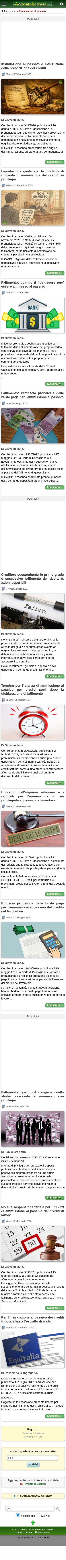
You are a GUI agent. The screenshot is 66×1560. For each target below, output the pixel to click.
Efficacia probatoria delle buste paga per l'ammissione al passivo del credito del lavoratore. (32, 907)
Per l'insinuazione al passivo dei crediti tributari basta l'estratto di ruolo (32, 1319)
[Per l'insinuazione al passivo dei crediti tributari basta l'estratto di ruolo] (32, 1368)
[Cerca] (58, 1509)
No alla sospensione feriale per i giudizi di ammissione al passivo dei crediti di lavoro (32, 1211)
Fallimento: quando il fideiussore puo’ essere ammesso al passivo (32, 284)
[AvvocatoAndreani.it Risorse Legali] (33, 6)
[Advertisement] (33, 40)
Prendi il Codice (35, 1483)
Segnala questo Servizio (36, 1495)
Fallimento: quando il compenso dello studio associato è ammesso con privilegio (32, 1096)
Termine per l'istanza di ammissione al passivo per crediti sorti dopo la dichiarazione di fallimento (32, 689)
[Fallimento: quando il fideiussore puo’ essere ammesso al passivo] (32, 333)
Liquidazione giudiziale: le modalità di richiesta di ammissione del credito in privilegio (32, 175)
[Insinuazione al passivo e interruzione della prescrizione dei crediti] (32, 115)
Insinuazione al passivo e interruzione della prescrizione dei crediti (32, 66)
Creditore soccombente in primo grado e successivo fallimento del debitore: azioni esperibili (32, 578)
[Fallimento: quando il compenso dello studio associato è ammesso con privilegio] (32, 1147)
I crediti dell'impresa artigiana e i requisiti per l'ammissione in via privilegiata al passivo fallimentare (32, 796)
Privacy (28, 1532)
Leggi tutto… (54, 162)
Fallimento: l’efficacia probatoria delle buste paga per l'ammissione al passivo (32, 395)
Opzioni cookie (42, 1532)
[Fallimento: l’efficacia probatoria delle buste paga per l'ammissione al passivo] (32, 444)
